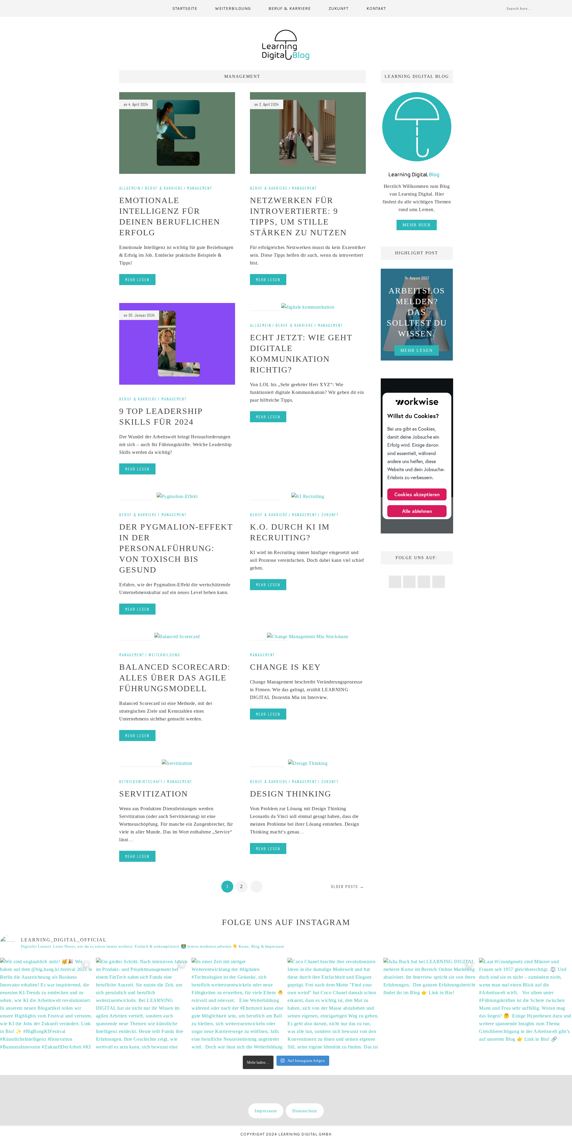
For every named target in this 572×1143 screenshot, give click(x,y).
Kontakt (376, 8)
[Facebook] (28, 8)
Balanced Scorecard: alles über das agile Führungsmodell (175, 677)
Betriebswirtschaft (141, 781)
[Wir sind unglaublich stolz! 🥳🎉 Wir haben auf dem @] (46, 1004)
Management (199, 188)
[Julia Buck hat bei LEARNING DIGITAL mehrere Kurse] (429, 1004)
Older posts (347, 886)
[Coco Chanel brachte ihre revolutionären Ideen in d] (333, 1004)
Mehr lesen (137, 279)
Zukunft (339, 8)
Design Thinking (290, 793)
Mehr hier (416, 225)
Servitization (153, 793)
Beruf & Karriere (289, 8)
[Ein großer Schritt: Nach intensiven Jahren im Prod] (142, 1004)
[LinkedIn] (64, 8)
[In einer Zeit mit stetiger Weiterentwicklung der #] (238, 1004)
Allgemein (130, 188)
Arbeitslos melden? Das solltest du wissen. (417, 312)
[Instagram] (52, 8)
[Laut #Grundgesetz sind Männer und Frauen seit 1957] (525, 1004)
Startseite (184, 8)
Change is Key (285, 667)
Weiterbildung (233, 8)
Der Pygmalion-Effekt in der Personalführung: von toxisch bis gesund (176, 548)
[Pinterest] (40, 8)
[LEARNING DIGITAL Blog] (286, 44)
